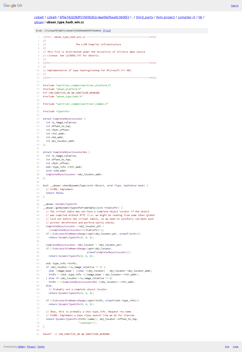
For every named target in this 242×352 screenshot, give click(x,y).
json (235, 346)
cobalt (39, 17)
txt (227, 346)
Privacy (31, 346)
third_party (144, 17)
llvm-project (165, 17)
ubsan (39, 22)
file (107, 30)
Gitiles (21, 346)
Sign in (234, 5)
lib (200, 17)
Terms (41, 346)
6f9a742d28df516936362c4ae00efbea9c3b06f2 (94, 17)
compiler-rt (186, 17)
